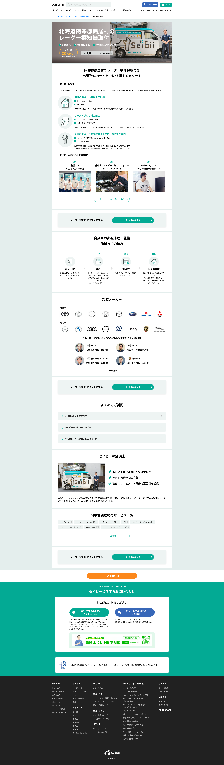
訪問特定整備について (131, 738)
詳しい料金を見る (133, 220)
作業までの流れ (58, 698)
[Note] (160, 711)
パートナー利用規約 (130, 691)
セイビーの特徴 (58, 691)
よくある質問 (102, 10)
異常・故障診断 (78, 698)
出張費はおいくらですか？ (75, 415)
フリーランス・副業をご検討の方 (105, 698)
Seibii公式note (98, 732)
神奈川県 (76, 722)
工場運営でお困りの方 (101, 718)
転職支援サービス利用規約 (133, 731)
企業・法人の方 (99, 688)
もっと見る (112, 536)
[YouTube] (169, 711)
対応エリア (56, 702)
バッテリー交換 (65, 522)
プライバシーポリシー (131, 710)
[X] (163, 711)
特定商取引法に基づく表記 (133, 724)
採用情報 (162, 705)
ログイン (167, 5)
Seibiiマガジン (98, 728)
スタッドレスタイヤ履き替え (86, 522)
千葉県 (75, 715)
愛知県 (75, 726)
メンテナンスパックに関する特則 (135, 695)
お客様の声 (56, 695)
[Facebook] (166, 711)
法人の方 (142, 10)
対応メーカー (57, 705)
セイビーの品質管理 (59, 712)
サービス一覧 (78, 688)
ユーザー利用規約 (129, 688)
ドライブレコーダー (80, 691)
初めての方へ (57, 688)
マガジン (115, 10)
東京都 (75, 712)
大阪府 (75, 729)
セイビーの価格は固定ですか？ (76, 427)
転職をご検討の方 (99, 705)
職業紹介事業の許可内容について (135, 735)
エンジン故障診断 (92, 527)
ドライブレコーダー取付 (109, 522)
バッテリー (77, 695)
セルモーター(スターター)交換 (70, 527)
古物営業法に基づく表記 (132, 728)
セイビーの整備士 (58, 709)
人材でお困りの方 (99, 715)
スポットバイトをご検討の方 (103, 701)
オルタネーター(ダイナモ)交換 (142, 522)
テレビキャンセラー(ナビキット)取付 (115, 527)
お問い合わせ (127, 10)
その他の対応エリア (80, 733)
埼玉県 (75, 719)
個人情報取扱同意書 (130, 721)
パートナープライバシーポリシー (135, 714)
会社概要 (162, 701)
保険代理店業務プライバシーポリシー (137, 717)
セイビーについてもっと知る (112, 199)
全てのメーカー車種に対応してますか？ (80, 438)
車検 (125, 522)
